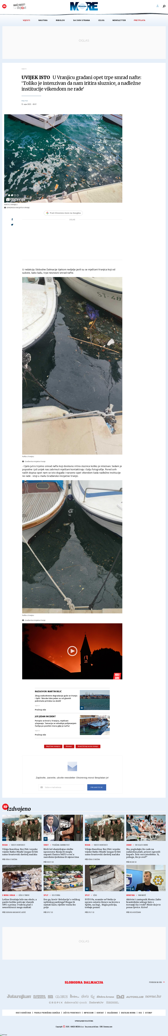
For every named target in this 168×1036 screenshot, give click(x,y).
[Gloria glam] (92, 996)
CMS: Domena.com (105, 1026)
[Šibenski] (112, 1002)
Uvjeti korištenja (23, 1012)
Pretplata (139, 20)
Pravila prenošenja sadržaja (47, 1012)
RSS (140, 1012)
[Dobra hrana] (106, 996)
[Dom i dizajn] (120, 996)
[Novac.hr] (153, 996)
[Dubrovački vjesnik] (75, 1002)
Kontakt (100, 1012)
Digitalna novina (128, 1012)
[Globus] (61, 996)
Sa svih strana (81, 20)
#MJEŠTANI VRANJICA (53, 746)
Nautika (43, 20)
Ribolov (60, 20)
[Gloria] (85, 996)
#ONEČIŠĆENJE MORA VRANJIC (88, 746)
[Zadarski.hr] (96, 1002)
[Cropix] (55, 1002)
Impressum (88, 1012)
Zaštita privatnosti (72, 1012)
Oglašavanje (112, 1012)
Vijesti (26, 20)
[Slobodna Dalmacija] (4, 6)
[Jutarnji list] (19, 996)
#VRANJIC (69, 746)
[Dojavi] (19, 6)
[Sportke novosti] (51, 996)
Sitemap (148, 1012)
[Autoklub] (135, 996)
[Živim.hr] (74, 996)
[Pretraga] (164, 6)
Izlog (101, 20)
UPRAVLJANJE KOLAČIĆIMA (84, 1021)
